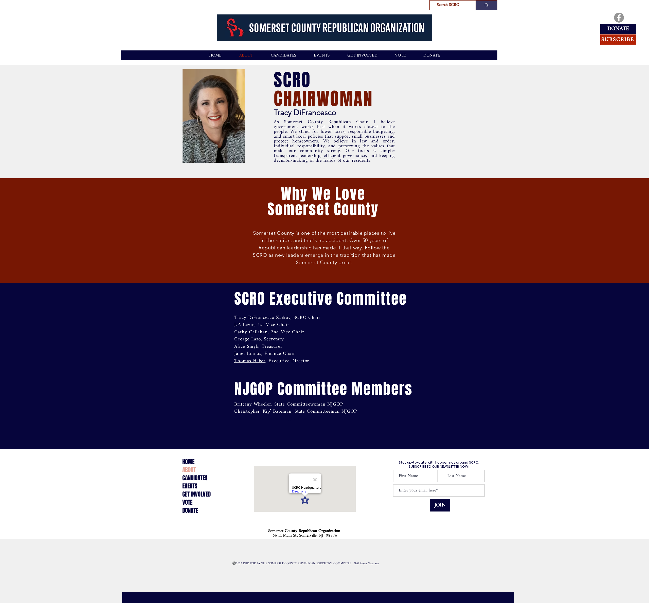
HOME (188, 462)
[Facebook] (619, 18)
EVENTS (189, 486)
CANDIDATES (195, 478)
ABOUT (189, 470)
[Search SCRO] (486, 5)
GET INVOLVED (196, 494)
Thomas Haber (249, 361)
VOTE (187, 502)
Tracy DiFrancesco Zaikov (262, 318)
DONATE (190, 510)
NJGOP (253, 389)
